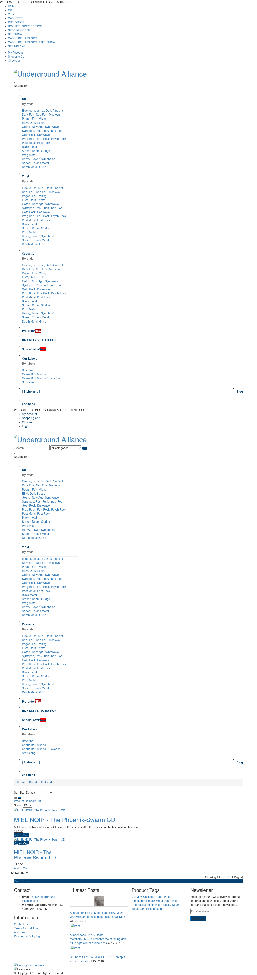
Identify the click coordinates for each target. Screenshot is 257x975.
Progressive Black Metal (147, 905)
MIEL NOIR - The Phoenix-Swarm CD (64, 819)
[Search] (84, 448)
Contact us (21, 924)
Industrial (158, 909)
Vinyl (139, 897)
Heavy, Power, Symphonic (38, 159)
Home (21, 782)
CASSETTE (15, 18)
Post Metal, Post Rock (36, 143)
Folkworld (47, 782)
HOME (12, 6)
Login (25, 426)
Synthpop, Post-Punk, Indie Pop (42, 131)
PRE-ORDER (16, 22)
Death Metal (171, 901)
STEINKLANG (17, 46)
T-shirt (159, 897)
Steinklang (28, 382)
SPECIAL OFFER (19, 30)
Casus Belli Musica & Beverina (41, 378)
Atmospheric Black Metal (147, 901)
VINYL (12, 14)
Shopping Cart (17, 56)
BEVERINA (15, 34)
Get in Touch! (22, 881)
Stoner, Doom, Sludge (36, 151)
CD (10, 10)
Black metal (29, 147)
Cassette (148, 897)
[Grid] (15, 798)
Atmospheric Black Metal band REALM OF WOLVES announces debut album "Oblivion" (98, 915)
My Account (15, 52)
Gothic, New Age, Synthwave (40, 127)
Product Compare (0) (27, 801)
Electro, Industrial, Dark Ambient (42, 110)
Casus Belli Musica (34, 374)
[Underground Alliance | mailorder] (128, 965)
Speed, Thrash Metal (35, 163)
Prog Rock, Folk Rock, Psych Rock (44, 139)
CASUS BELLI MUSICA (23, 38)
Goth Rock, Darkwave (36, 135)
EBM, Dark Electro (33, 123)
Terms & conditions (26, 928)
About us (19, 932)
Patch (167, 897)
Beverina (27, 370)
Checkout (14, 60)
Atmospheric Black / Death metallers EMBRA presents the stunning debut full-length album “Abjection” (99, 939)
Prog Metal (29, 155)
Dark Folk (145, 909)
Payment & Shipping (27, 936)
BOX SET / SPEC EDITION (25, 26)
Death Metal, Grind (34, 167)
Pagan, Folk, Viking (34, 118)
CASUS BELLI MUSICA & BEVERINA (31, 42)
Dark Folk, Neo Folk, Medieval (41, 114)
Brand (33, 782)
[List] (19, 798)
